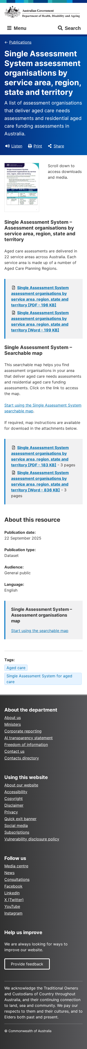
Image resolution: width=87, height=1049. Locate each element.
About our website (21, 785)
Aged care (16, 667)
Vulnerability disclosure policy (31, 839)
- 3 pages (40, 484)
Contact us (14, 751)
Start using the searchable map (39, 630)
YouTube (12, 906)
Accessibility (15, 791)
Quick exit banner (20, 818)
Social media (16, 825)
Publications (20, 42)
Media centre (16, 866)
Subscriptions (16, 832)
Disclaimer (13, 805)
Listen (16, 146)
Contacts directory (21, 758)
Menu (19, 28)
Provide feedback (27, 964)
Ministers (12, 724)
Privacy (11, 812)
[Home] (43, 12)
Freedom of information (26, 744)
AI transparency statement (28, 737)
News (9, 872)
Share (59, 146)
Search (73, 28)
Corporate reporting (23, 731)
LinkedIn (12, 893)
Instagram (13, 913)
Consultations (16, 879)
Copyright (13, 798)
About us (12, 717)
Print (38, 146)
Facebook (13, 886)
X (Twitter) (14, 899)
